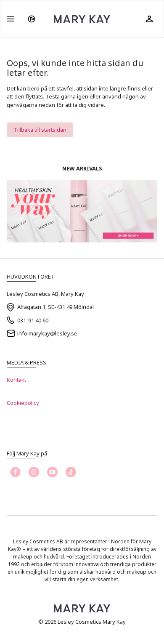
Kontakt (16, 379)
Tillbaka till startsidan (39, 129)
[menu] (10, 19)
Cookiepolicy (23, 403)
